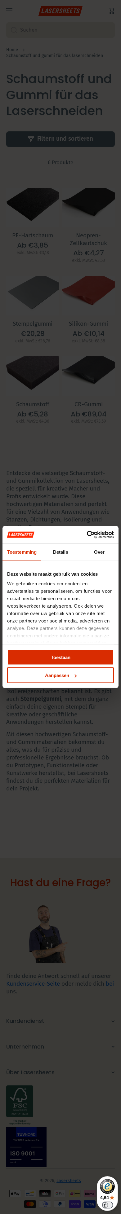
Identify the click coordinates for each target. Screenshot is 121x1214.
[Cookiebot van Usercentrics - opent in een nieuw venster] (87, 535)
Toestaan (60, 657)
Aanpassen (57, 675)
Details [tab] (60, 551)
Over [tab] (99, 551)
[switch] (107, 1205)
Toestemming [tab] (22, 551)
